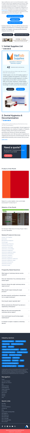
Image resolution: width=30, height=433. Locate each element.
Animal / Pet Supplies (7, 237)
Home (3, 379)
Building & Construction (17, 344)
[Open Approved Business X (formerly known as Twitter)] (15, 426)
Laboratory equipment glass (9, 252)
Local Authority (6, 360)
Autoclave (4, 239)
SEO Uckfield (5, 421)
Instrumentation (6, 357)
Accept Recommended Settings (15, 16)
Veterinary (21, 366)
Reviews (3, 394)
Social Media (4, 390)
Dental (4, 346)
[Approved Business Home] (26, 426)
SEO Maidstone (5, 415)
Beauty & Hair (6, 344)
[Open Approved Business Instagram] (5, 426)
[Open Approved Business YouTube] (12, 426)
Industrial (5, 355)
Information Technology (15, 355)
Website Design (5, 386)
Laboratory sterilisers (7, 255)
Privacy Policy (5, 10)
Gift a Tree (4, 392)
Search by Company (7, 34)
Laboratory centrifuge (7, 247)
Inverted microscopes (7, 245)
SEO (3, 384)
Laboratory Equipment (7, 250)
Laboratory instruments (8, 253)
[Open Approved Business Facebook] (2, 426)
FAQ (3, 397)
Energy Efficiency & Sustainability (10, 349)
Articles (3, 395)
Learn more (10, 89)
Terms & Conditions (6, 406)
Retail (22, 360)
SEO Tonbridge (5, 418)
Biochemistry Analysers (7, 240)
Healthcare (23, 349)
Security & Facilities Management (10, 363)
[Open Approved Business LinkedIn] (10, 426)
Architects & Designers (8, 341)
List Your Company (6, 381)
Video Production (6, 389)
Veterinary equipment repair (8, 260)
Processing (15, 360)
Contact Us (4, 408)
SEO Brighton (5, 413)
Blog (3, 410)
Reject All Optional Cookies (15, 22)
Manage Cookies (15, 19)
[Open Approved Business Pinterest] (7, 426)
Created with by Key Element (15, 431)
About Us (4, 405)
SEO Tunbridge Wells (6, 420)
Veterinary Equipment (7, 257)
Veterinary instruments (7, 262)
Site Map (4, 403)
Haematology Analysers (8, 244)
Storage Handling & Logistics (9, 366)
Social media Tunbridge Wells (8, 411)
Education (11, 346)
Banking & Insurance (20, 341)
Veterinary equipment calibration (10, 258)
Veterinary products (7, 263)
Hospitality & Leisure (22, 352)
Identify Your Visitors (6, 382)
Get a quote (8, 155)
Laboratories (16, 357)
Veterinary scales (6, 265)
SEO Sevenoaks (5, 416)
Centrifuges (5, 242)
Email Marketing (5, 387)
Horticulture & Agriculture (9, 352)
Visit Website (20, 89)
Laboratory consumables (8, 248)
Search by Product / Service (21, 34)
